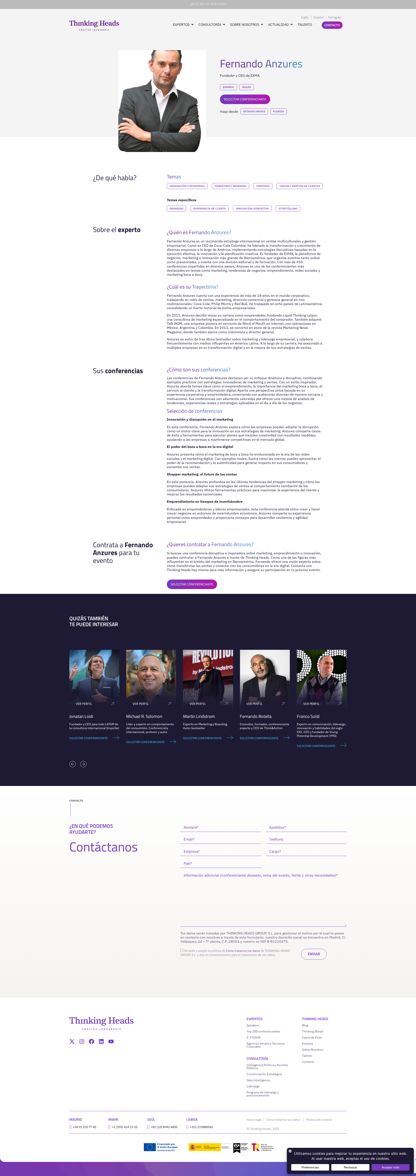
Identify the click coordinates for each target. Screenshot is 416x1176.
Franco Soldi (308, 716)
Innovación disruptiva (252, 208)
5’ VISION (253, 1037)
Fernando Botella (255, 716)
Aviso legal (254, 1120)
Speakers (253, 1025)
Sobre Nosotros (312, 1050)
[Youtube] (111, 1041)
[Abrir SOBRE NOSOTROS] (262, 24)
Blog (305, 1025)
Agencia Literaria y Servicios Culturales (266, 1045)
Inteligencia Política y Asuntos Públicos (267, 1066)
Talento (307, 1056)
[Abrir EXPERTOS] (192, 24)
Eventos (307, 1043)
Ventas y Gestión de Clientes (300, 186)
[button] (72, 764)
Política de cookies (319, 1120)
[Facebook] (91, 1041)
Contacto (308, 1062)
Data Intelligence (258, 1080)
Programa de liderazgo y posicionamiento (263, 1093)
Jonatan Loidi (81, 716)
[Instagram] (81, 1041)
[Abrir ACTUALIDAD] (291, 24)
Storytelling (288, 208)
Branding (176, 208)
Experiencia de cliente (209, 208)
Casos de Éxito (312, 1037)
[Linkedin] (101, 1041)
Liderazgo (253, 1086)
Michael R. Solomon (144, 716)
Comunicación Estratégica (264, 1074)
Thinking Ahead (312, 1031)
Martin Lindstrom (199, 716)
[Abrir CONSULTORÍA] (224, 24)
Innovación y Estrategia (187, 186)
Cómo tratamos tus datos (243, 951)
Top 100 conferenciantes (263, 1031)
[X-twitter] (72, 1041)
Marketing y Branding (230, 186)
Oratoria (263, 186)
